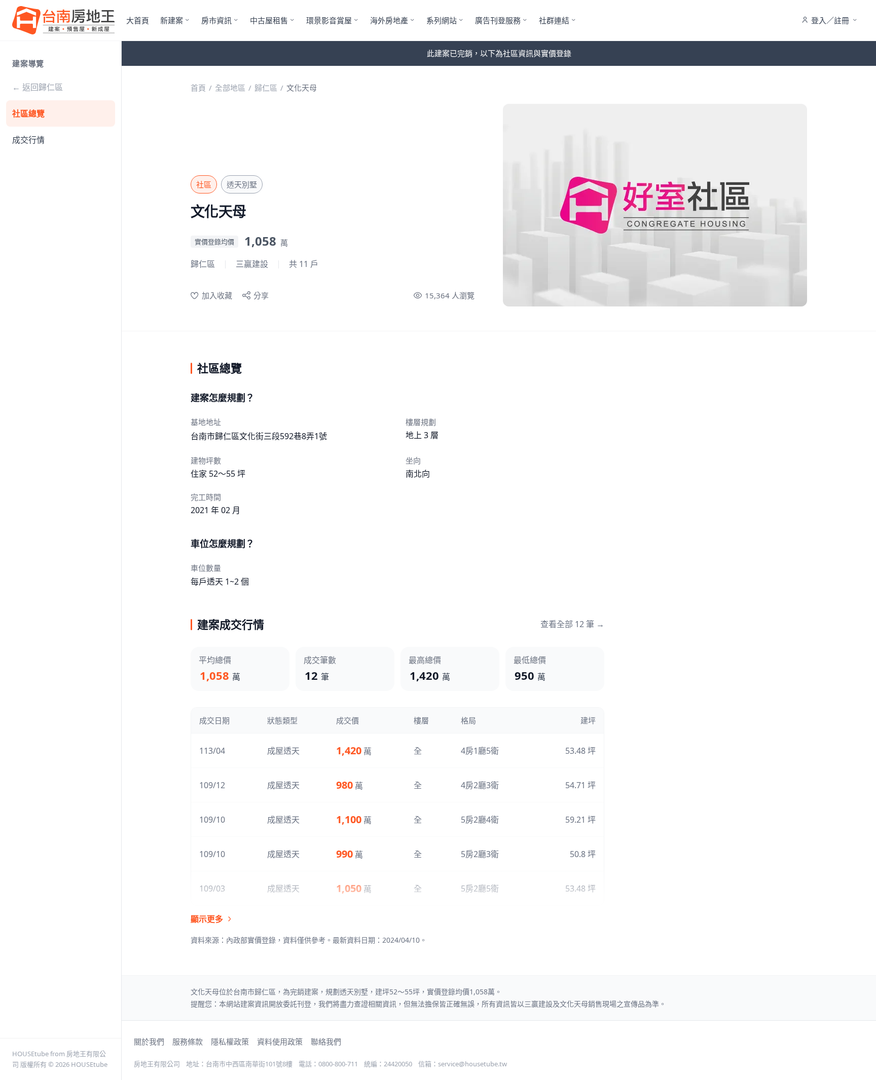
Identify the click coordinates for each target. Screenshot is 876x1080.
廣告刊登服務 (498, 20)
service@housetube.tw (472, 1063)
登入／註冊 (830, 20)
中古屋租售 (269, 20)
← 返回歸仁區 (37, 87)
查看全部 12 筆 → (572, 624)
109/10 (212, 819)
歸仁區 (265, 88)
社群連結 (554, 20)
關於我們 (149, 1041)
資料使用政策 (280, 1041)
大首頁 (137, 20)
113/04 (212, 750)
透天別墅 (242, 184)
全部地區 (230, 88)
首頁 (198, 88)
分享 (261, 295)
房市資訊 (216, 20)
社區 (203, 184)
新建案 (171, 20)
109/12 (212, 785)
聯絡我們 (326, 1041)
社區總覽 (28, 113)
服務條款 (187, 1041)
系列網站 (441, 20)
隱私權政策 (230, 1041)
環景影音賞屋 (329, 20)
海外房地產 (389, 20)
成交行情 (28, 139)
